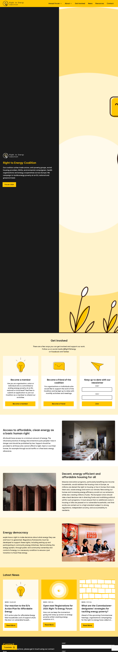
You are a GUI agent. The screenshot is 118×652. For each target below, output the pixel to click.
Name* (97, 386)
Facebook (55, 352)
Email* (97, 394)
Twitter (66, 352)
